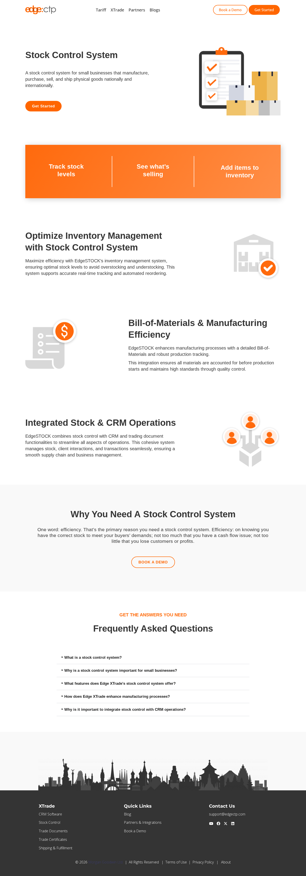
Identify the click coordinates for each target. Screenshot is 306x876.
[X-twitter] (225, 823)
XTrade (117, 10)
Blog (127, 814)
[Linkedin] (232, 823)
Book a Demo (135, 830)
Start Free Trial (179, 10)
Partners (137, 10)
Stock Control (49, 822)
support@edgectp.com (227, 814)
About (226, 862)
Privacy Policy (203, 862)
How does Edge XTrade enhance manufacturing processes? (117, 696)
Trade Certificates (53, 839)
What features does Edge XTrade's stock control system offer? (120, 683)
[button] (153, 657)
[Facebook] (218, 823)
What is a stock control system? (93, 657)
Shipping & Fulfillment (55, 848)
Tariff (101, 10)
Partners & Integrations (143, 822)
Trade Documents (53, 830)
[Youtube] (211, 823)
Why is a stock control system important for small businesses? (120, 670)
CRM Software (50, 814)
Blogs (155, 10)
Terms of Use (176, 862)
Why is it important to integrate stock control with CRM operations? (125, 709)
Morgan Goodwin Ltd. (105, 862)
